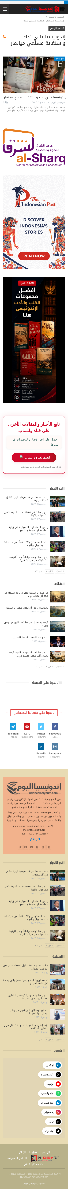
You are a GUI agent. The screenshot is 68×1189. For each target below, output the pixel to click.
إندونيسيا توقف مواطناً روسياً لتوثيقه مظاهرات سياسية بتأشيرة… (28, 559)
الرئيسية (45, 1152)
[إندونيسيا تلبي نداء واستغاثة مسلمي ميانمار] (34, 75)
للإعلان (22, 1152)
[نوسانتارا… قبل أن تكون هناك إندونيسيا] (57, 611)
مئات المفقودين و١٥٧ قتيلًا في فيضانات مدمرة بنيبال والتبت (26, 544)
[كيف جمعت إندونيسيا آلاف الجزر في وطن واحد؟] (57, 626)
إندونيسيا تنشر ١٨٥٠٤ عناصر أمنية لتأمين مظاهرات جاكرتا (26, 514)
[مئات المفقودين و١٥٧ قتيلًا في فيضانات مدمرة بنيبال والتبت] (57, 546)
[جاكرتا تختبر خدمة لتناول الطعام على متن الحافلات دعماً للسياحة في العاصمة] (57, 969)
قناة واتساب (47, 1093)
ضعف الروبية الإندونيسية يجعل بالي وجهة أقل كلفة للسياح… (25, 982)
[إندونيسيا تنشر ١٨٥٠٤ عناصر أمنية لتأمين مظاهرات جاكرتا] (57, 516)
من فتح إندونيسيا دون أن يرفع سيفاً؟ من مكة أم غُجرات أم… (26, 594)
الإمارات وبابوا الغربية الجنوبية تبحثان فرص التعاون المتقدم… (26, 1027)
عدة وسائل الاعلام (34, 1164)
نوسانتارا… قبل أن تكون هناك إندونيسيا (27, 607)
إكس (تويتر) (47, 1074)
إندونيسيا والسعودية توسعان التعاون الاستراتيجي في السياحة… (28, 997)
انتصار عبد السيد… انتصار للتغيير (31, 637)
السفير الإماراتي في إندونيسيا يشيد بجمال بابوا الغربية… (28, 1012)
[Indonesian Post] (45, 1158)
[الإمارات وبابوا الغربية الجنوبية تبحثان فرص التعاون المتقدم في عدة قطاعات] (57, 1029)
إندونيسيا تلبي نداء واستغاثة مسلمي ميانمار (34, 97)
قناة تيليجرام (47, 1102)
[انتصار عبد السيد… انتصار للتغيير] (57, 641)
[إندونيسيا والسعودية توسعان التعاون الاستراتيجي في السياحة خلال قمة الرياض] (57, 999)
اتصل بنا (33, 1152)
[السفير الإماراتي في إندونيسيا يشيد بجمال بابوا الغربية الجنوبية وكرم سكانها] (57, 1014)
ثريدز (51, 1121)
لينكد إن (50, 1065)
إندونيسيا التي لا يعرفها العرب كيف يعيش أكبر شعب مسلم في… (28, 654)
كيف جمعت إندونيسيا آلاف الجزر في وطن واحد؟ (26, 624)
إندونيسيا (60, 59)
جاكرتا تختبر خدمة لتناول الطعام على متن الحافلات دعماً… (25, 967)
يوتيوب (50, 1084)
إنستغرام (49, 1112)
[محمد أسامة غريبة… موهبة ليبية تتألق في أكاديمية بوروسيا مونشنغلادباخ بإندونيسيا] (57, 501)
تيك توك (49, 1131)
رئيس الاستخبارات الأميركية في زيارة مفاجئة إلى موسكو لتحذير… (28, 529)
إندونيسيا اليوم (30, 1184)
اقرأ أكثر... (34, 839)
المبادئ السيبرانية (17, 1158)
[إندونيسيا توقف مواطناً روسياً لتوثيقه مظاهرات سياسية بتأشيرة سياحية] (57, 561)
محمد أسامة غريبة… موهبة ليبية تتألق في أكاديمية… (27, 499)
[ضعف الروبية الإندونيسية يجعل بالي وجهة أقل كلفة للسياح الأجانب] (57, 984)
